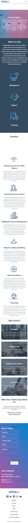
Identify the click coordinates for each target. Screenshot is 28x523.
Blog (14, 508)
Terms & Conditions (14, 517)
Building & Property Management (14, 222)
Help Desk (14, 303)
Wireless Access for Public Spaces (14, 167)
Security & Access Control (14, 194)
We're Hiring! (14, 511)
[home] (5, 1)
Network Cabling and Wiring (14, 248)
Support (14, 500)
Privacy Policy (14, 514)
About (14, 506)
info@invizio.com (7, 482)
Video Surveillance (14, 275)
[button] (25, 1)
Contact (14, 503)
